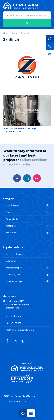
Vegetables (11, 225)
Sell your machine (23, 413)
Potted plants (12, 219)
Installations (11, 232)
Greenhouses (12, 205)
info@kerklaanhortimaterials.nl (20, 330)
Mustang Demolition (27, 378)
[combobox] (27, 15)
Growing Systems (13, 274)
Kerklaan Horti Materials (20, 5)
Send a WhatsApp (14, 316)
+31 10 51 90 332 (13, 323)
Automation (11, 261)
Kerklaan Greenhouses (27, 368)
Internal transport (14, 267)
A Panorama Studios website (15, 401)
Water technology (14, 281)
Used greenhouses (14, 254)
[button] (31, 413)
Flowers (9, 212)
